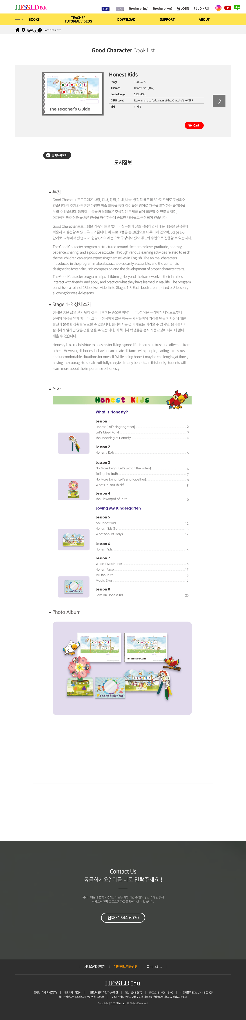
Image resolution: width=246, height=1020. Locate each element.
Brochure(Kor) (162, 8)
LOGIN (185, 8)
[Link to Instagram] (217, 7)
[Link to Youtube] (227, 7)
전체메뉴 (19, 20)
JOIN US (203, 8)
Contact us (154, 966)
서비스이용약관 (94, 966)
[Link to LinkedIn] (236, 7)
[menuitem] (37, 19)
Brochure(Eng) (138, 8)
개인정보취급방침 (126, 966)
